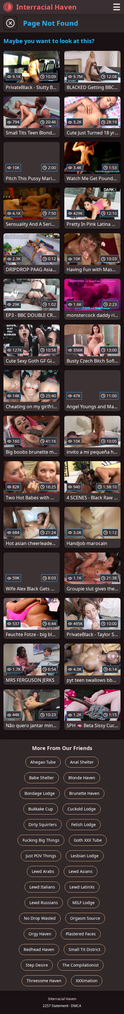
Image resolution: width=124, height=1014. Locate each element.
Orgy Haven (40, 934)
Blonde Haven (81, 777)
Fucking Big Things (40, 840)
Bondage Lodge (40, 793)
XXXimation (86, 980)
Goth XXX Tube (88, 840)
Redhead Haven (39, 949)
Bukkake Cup (40, 809)
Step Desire (37, 965)
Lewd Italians (42, 887)
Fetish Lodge (83, 824)
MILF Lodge (83, 902)
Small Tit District (84, 949)
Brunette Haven (84, 793)
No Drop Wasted (40, 918)
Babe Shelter (41, 777)
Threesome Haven (44, 980)
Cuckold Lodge (81, 809)
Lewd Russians (43, 902)
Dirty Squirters (43, 824)
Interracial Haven (46, 7)
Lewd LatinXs (82, 887)
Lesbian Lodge (85, 855)
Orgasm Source (85, 918)
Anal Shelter (82, 762)
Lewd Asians (81, 871)
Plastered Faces (81, 934)
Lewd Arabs (43, 871)
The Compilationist (80, 965)
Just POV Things (41, 855)
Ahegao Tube (43, 762)
